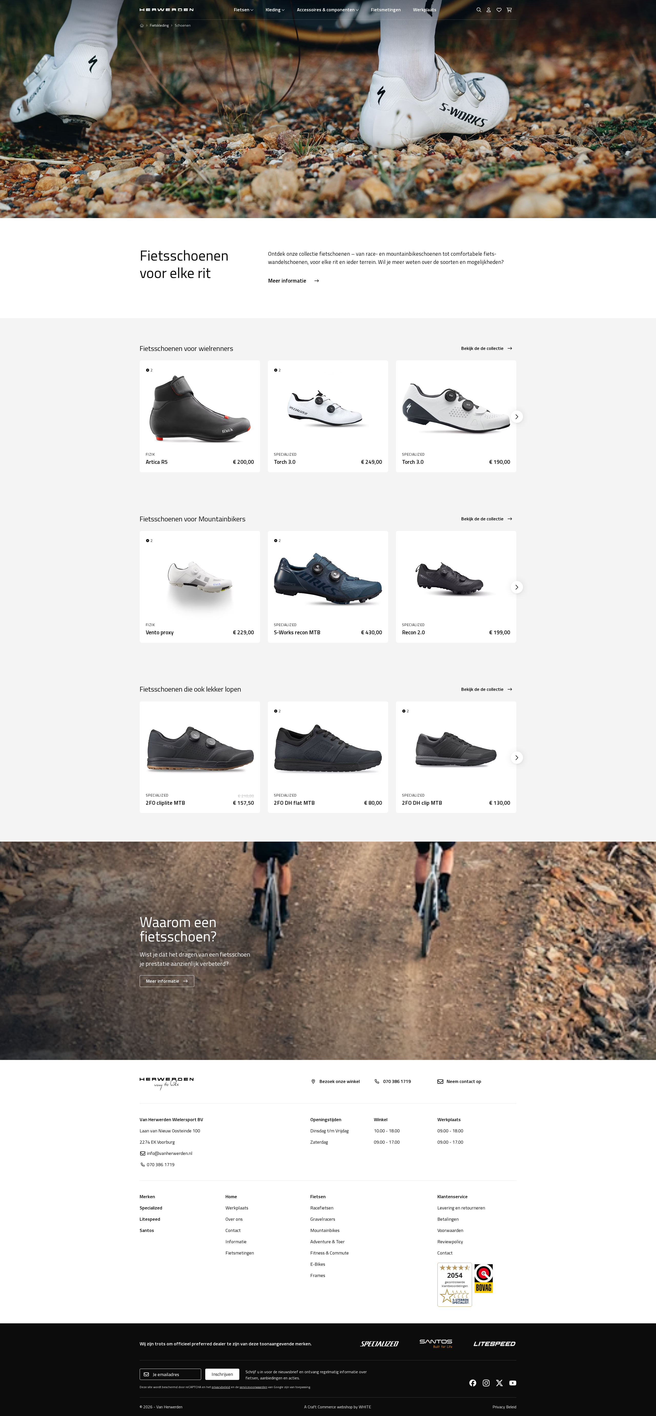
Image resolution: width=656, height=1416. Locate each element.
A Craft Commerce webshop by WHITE (337, 1407)
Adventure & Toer (327, 1241)
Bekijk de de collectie (482, 348)
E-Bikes (317, 1264)
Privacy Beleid (504, 1407)
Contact (233, 1230)
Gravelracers (322, 1219)
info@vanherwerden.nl (169, 1153)
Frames (317, 1275)
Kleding (273, 9)
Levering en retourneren (461, 1207)
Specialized (151, 1207)
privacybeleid (221, 1387)
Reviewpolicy (450, 1241)
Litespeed (150, 1219)
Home (231, 1196)
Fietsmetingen (386, 9)
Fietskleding (159, 25)
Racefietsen (321, 1207)
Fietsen (241, 9)
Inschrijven (222, 1374)
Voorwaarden (450, 1230)
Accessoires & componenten (326, 9)
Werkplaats (424, 9)
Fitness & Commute (329, 1252)
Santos (147, 1230)
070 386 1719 (397, 1081)
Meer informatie (287, 280)
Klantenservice (452, 1196)
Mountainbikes (325, 1230)
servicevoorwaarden (253, 1387)
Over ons (234, 1219)
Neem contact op (464, 1081)
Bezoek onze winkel (340, 1081)
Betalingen (448, 1219)
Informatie (236, 1241)
